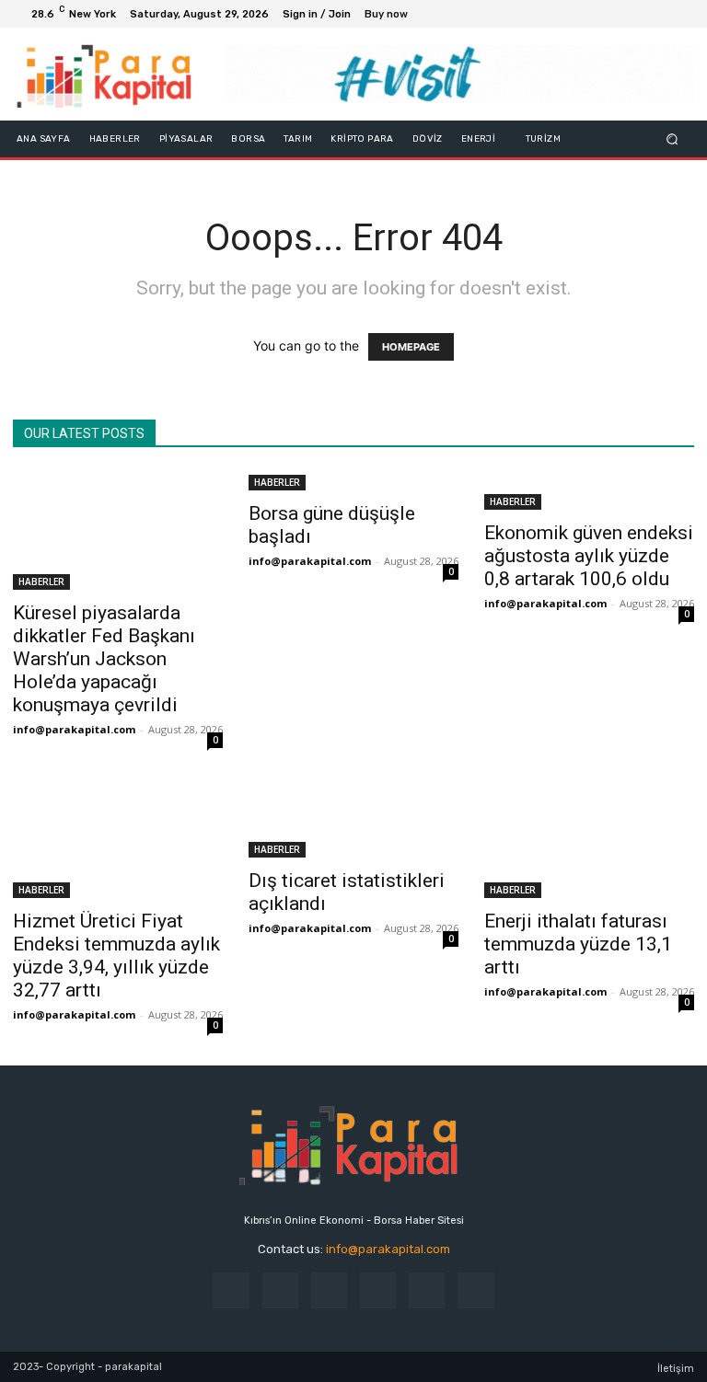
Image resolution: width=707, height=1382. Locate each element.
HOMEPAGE (411, 346)
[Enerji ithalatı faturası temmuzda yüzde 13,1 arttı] (589, 839)
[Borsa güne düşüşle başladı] (353, 480)
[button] (672, 139)
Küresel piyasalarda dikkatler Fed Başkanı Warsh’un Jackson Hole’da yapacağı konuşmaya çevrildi (104, 659)
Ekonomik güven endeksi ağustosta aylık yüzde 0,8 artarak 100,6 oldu (588, 556)
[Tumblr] (427, 1290)
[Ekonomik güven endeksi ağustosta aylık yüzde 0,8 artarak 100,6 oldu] (589, 490)
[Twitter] (635, 14)
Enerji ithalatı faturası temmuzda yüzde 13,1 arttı (578, 944)
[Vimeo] (657, 14)
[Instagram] (613, 14)
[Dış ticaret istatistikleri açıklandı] (353, 819)
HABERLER (41, 581)
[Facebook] (591, 14)
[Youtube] (679, 14)
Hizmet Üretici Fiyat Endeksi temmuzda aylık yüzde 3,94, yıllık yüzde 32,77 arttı (116, 955)
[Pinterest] (378, 1290)
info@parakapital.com (74, 729)
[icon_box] (396, 16)
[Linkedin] (329, 1290)
